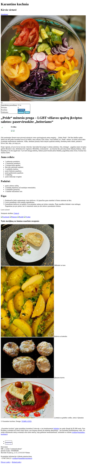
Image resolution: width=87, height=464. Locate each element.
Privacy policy (6, 462)
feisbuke (56, 428)
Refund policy (16, 462)
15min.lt (16, 213)
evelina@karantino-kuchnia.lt (22, 458)
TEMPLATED (26, 421)
